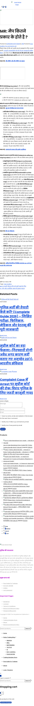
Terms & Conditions (9, 606)
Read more (3, 335)
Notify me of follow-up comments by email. (15, 422)
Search (28, 628)
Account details (8, 586)
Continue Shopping (6, 702)
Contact (6, 604)
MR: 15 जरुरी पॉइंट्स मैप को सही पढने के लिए (13, 286)
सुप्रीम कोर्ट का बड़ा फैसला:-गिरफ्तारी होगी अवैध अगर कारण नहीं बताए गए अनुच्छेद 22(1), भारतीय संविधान (16, 355)
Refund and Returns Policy (11, 608)
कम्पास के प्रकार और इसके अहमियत (16, 149)
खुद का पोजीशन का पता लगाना (14, 108)
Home (5, 618)
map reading (8, 284)
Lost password (7, 590)
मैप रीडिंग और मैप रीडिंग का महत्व (15, 61)
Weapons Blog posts (9, 611)
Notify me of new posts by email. (12, 425)
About (5, 622)
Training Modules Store (10, 620)
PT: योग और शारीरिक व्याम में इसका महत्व (12, 288)
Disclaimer (6, 601)
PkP (23, 44)
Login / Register (8, 670)
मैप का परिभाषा (10, 231)
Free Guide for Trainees (10, 583)
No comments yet (11, 46)
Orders (5, 588)
